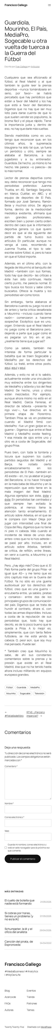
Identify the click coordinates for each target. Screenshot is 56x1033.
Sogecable (25, 693)
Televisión (39, 693)
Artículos (35, 66)
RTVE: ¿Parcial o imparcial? (36, 713)
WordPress (46, 1026)
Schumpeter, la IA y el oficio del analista (18, 930)
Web (7, 830)
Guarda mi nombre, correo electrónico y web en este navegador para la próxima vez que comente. (29, 847)
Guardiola (21, 687)
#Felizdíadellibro (14, 715)
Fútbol (9, 687)
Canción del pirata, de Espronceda (19, 943)
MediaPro (35, 687)
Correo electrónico (14, 817)
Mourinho (11, 693)
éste (46, 495)
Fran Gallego (22, 66)
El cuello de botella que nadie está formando (20, 902)
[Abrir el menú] (49, 5)
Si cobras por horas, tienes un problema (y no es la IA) (19, 916)
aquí (7, 368)
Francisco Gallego (16, 5)
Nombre (9, 803)
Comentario (11, 766)
